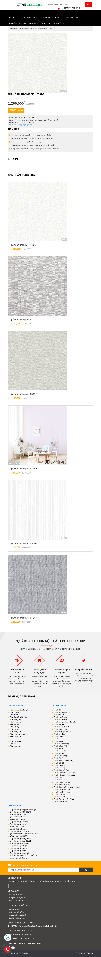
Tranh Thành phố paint (62, 792)
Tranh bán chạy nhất (61, 727)
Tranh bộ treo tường (61, 744)
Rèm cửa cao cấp (30, 18)
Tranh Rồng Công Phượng (63, 760)
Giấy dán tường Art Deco (19, 822)
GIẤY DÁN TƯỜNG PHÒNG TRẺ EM (23, 855)
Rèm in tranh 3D (15, 736)
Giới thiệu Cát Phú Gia (16, 895)
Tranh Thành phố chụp (62, 789)
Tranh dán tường (51, 18)
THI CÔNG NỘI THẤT (17, 23)
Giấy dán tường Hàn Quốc (19, 848)
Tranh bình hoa (59, 734)
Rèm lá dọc (14, 715)
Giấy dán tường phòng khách (20, 839)
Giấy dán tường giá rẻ (18, 851)
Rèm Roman (14, 724)
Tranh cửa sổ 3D (60, 751)
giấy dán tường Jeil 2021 (27, 29)
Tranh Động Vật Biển (61, 770)
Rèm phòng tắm (15, 732)
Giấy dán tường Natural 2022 (20, 841)
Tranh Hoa (58, 777)
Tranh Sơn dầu (59, 748)
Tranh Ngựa (58, 741)
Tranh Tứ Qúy (59, 736)
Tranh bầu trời (59, 753)
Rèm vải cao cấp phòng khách (21, 710)
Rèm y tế (13, 744)
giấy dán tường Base (17, 819)
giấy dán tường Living (17, 829)
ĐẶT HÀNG (17, 110)
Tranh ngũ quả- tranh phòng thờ (65, 722)
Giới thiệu (57, 23)
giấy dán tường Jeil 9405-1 (24, 468)
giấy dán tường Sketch (18, 826)
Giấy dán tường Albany (18, 814)
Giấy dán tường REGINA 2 (19, 843)
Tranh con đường (60, 720)
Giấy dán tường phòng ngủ (19, 853)
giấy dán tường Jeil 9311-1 (24, 543)
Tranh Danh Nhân (60, 729)
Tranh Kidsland (59, 780)
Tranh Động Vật (59, 768)
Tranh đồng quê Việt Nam (63, 732)
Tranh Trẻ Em (59, 758)
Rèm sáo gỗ (14, 729)
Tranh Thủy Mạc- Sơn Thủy (64, 799)
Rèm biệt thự (14, 727)
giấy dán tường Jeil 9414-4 (24, 618)
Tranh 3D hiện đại (60, 802)
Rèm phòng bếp (15, 720)
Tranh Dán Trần (59, 765)
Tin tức (44, 23)
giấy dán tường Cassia (18, 817)
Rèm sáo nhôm (15, 741)
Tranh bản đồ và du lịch (62, 712)
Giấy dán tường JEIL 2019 (19, 831)
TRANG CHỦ (14, 18)
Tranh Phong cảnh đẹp (62, 785)
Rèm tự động (14, 712)
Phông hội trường (16, 739)
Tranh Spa (58, 739)
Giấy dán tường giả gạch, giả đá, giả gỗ (24, 810)
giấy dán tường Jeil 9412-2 (24, 319)
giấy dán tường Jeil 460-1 (23, 245)
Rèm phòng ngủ (15, 722)
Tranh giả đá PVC (60, 746)
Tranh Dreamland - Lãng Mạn (64, 773)
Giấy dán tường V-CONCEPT (20, 812)
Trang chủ (13, 29)
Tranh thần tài (59, 724)
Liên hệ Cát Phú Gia (16, 901)
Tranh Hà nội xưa (60, 717)
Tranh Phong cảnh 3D (62, 782)
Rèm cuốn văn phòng (17, 734)
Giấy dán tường (72, 18)
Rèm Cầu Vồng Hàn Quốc (19, 717)
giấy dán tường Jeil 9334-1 (47, 29)
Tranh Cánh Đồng (60, 756)
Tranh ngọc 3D (59, 797)
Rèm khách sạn (15, 746)
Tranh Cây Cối (59, 763)
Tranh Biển (58, 710)
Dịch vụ (32, 23)
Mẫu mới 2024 (59, 715)
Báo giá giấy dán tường (18, 858)
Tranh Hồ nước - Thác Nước (64, 775)
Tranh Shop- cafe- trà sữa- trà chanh (67, 787)
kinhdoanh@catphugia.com (23, 125)
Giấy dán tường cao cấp (18, 824)
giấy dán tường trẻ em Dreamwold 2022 (24, 834)
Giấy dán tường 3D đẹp (18, 846)
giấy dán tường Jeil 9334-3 (24, 394)
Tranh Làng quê (59, 794)
